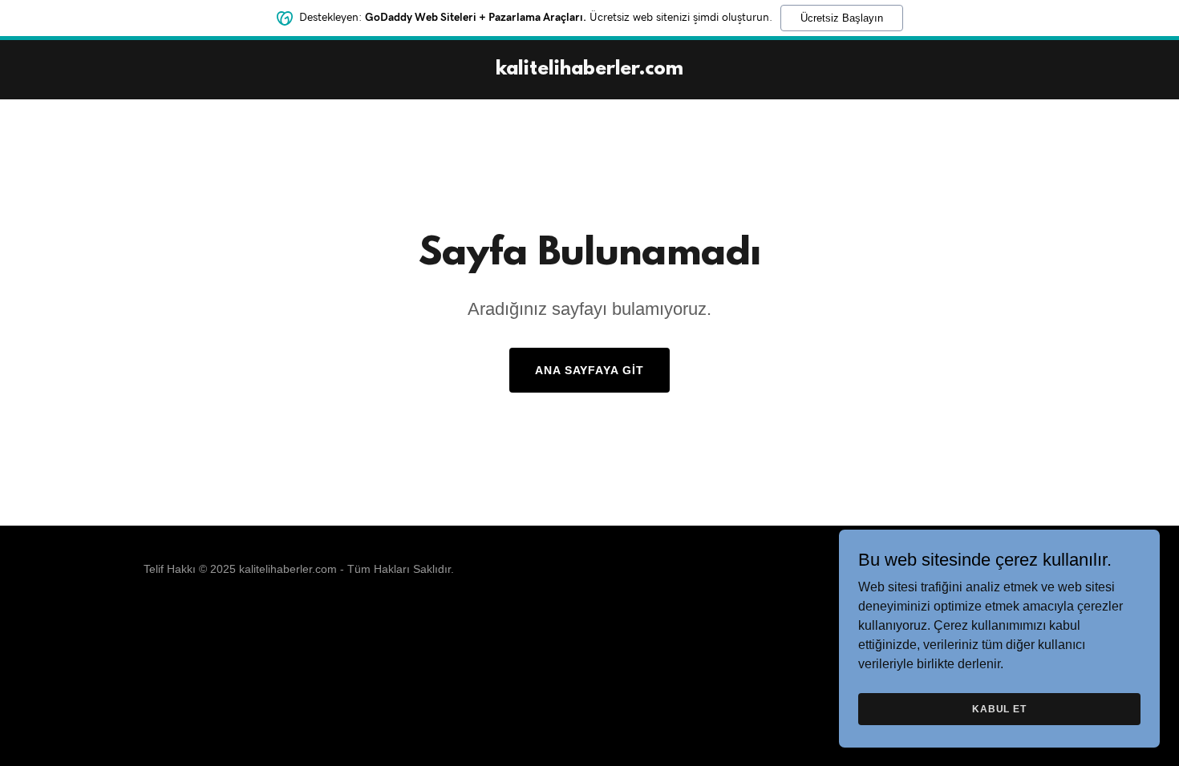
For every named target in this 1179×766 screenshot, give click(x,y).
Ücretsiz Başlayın (841, 18)
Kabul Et (999, 708)
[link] (589, 70)
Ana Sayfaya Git (590, 370)
